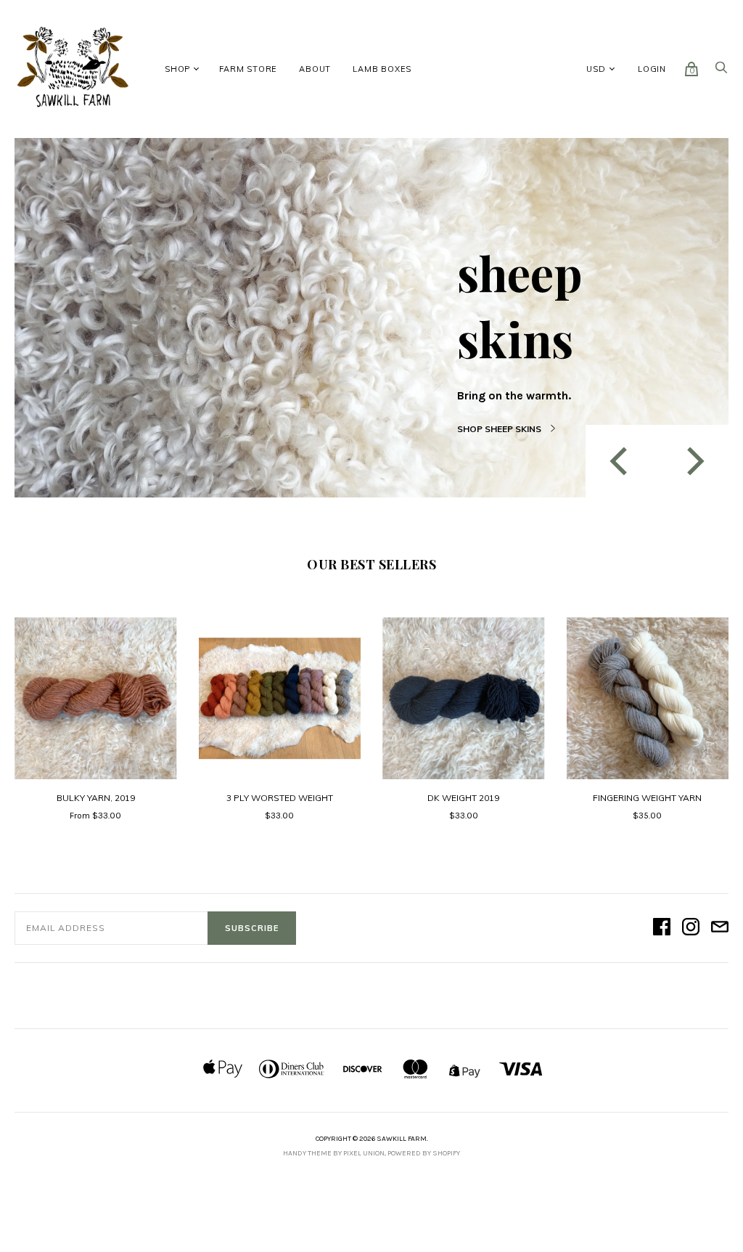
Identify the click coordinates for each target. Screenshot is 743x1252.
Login (652, 69)
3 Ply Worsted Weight (279, 797)
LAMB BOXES (382, 69)
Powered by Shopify (423, 1153)
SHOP (177, 69)
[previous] (621, 461)
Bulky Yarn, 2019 (96, 797)
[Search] (721, 71)
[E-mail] (719, 928)
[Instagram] (690, 928)
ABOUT (315, 69)
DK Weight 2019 (463, 797)
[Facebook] (661, 928)
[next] (692, 461)
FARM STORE (248, 69)
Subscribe (252, 928)
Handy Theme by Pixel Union (334, 1153)
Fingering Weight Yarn (647, 797)
